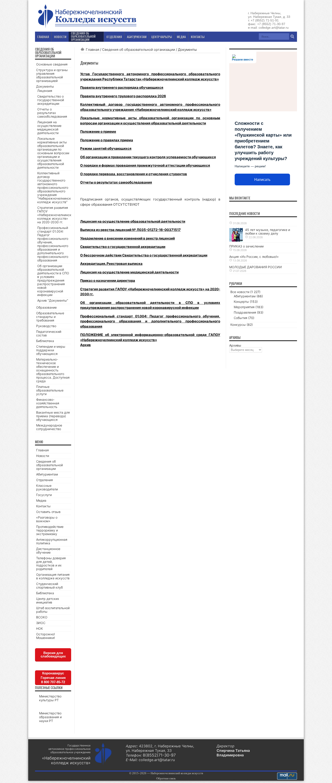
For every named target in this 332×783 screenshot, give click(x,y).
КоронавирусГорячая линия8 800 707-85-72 (53, 677)
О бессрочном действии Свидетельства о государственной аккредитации (143, 255)
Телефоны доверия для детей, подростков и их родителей (51, 563)
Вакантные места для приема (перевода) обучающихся (53, 416)
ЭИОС (40, 623)
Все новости (239, 292)
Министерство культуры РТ (50, 698)
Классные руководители (47, 487)
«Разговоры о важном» (46, 519)
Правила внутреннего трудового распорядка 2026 (123, 96)
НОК (39, 628)
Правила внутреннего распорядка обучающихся (121, 87)
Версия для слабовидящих (53, 654)
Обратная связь (166, 778)
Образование (46, 307)
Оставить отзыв (48, 512)
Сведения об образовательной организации (138, 49)
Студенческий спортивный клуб (49, 585)
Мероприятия (244, 307)
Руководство (46, 326)
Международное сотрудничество (49, 427)
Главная (92, 49)
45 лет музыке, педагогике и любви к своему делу (267, 231)
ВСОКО (41, 617)
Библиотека (45, 341)
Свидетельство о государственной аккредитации (122, 247)
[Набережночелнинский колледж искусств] (87, 28)
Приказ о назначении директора (107, 280)
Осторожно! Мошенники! (45, 636)
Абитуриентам (47, 474)
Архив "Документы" (52, 300)
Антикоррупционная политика (51, 541)
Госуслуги (44, 495)
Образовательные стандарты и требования (50, 316)
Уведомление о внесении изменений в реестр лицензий (127, 238)
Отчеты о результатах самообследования (116, 182)
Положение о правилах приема (106, 140)
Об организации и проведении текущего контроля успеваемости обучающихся (148, 157)
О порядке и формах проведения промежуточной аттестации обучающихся (145, 165)
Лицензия (44, 91)
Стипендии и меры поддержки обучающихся (50, 350)
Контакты (43, 506)
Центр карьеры (161, 36)
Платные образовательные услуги (49, 390)
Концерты (241, 301)
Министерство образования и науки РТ (50, 717)
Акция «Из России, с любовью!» (254, 257)
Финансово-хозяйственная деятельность (47, 403)
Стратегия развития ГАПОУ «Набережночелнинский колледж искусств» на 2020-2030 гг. (56, 215)
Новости (42, 456)
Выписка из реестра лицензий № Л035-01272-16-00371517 (130, 230)
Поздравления (245, 312)
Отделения (44, 480)
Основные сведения (52, 64)
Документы (45, 86)
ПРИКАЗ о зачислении (246, 246)
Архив (85, 345)
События (240, 318)
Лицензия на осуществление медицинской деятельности (129, 272)
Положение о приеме (98, 131)
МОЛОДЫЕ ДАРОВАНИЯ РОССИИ (255, 267)
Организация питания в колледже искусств (53, 576)
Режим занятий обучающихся (105, 148)
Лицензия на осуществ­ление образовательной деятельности (132, 221)
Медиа (41, 500)
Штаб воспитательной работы (53, 609)
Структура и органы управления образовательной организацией (52, 75)
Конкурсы (238, 324)
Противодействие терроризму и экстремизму (49, 530)
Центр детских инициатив (47, 600)
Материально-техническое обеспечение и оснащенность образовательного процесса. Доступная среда (53, 370)
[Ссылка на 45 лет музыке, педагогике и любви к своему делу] (236, 240)
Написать (262, 180)
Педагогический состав (48, 333)
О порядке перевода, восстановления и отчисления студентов (133, 174)
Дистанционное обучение (48, 550)
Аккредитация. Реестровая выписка (111, 263)
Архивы (235, 345)
